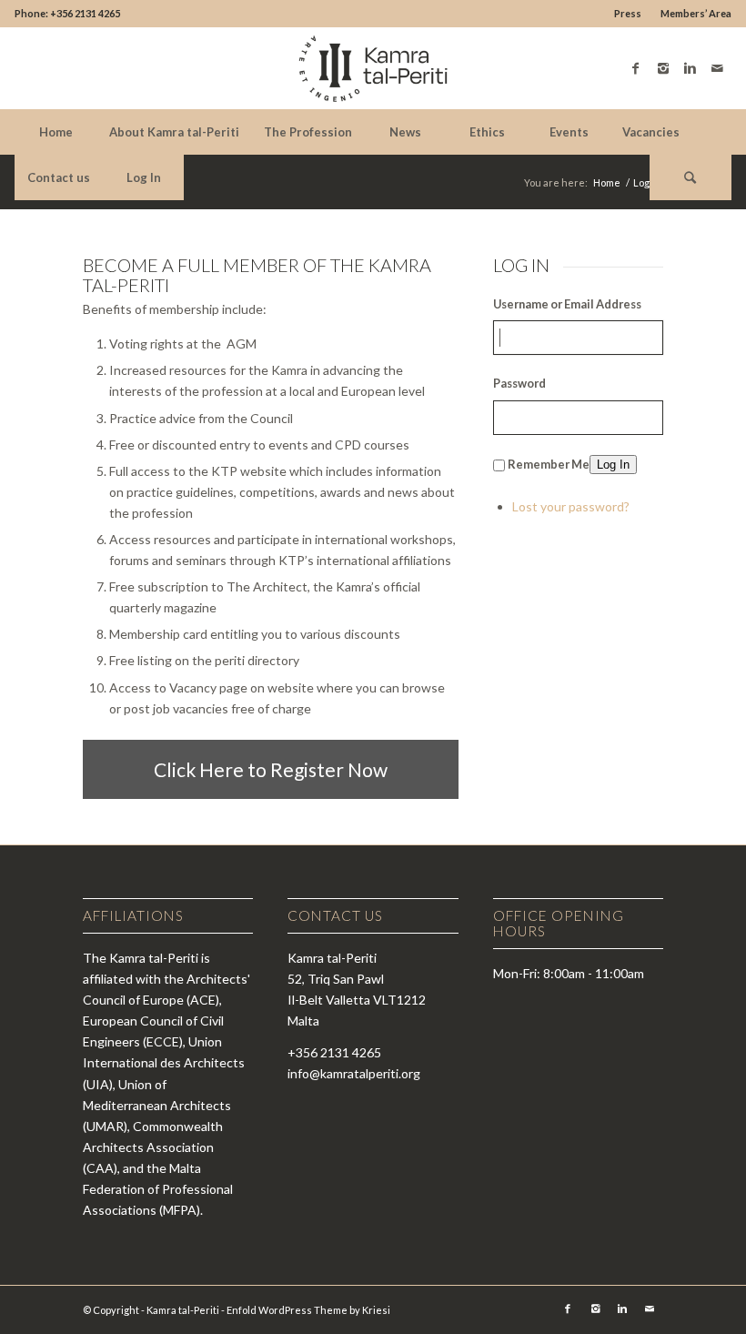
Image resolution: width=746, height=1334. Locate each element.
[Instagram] (663, 68)
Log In (613, 464)
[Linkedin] (690, 68)
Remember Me (549, 464)
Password (519, 383)
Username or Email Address (567, 304)
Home (606, 182)
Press (627, 13)
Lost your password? (571, 506)
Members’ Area (695, 13)
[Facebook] (636, 68)
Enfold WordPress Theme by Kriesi (308, 1310)
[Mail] (717, 68)
